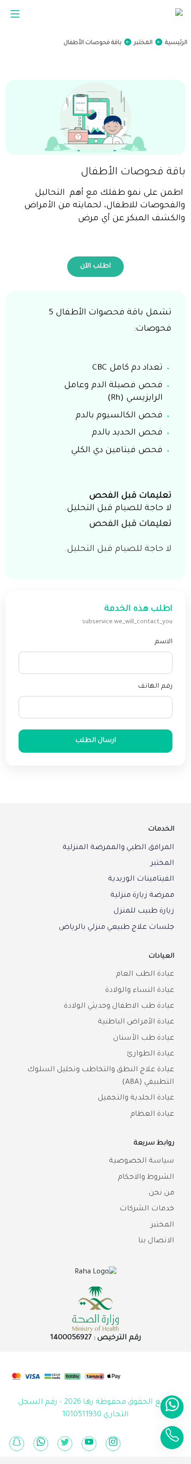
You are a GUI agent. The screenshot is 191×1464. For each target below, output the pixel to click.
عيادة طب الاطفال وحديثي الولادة (119, 1006)
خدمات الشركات (147, 1209)
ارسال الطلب (95, 741)
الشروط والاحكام (146, 1178)
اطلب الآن (95, 266)
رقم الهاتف (155, 686)
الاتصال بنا (156, 1241)
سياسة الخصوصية (141, 1161)
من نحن (161, 1193)
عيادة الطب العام (145, 974)
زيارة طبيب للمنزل (144, 911)
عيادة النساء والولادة (139, 991)
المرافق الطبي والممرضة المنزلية (118, 848)
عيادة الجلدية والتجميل (136, 1098)
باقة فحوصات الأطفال (92, 43)
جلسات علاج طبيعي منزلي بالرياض (116, 928)
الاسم (163, 642)
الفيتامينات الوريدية (141, 879)
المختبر (143, 43)
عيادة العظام (152, 1115)
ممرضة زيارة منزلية (142, 896)
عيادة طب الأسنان (143, 1038)
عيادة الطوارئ (150, 1054)
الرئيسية (176, 43)
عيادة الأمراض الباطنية (136, 1022)
